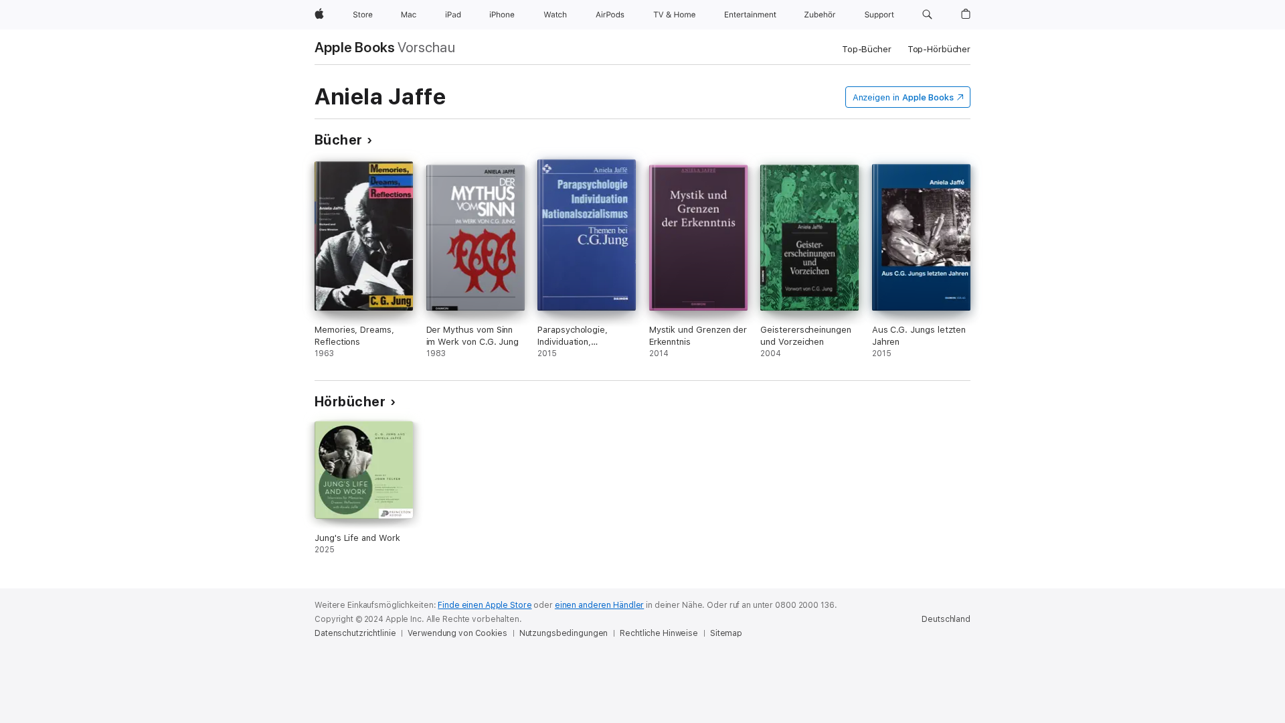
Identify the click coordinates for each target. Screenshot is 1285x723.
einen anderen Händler (599, 605)
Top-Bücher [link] (866, 49)
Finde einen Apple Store (484, 605)
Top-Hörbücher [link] (939, 49)
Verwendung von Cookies (457, 633)
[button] (927, 14)
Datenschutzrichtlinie (355, 633)
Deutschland (946, 619)
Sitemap (726, 633)
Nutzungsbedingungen (563, 633)
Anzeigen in (903, 97)
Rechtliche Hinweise (659, 633)
